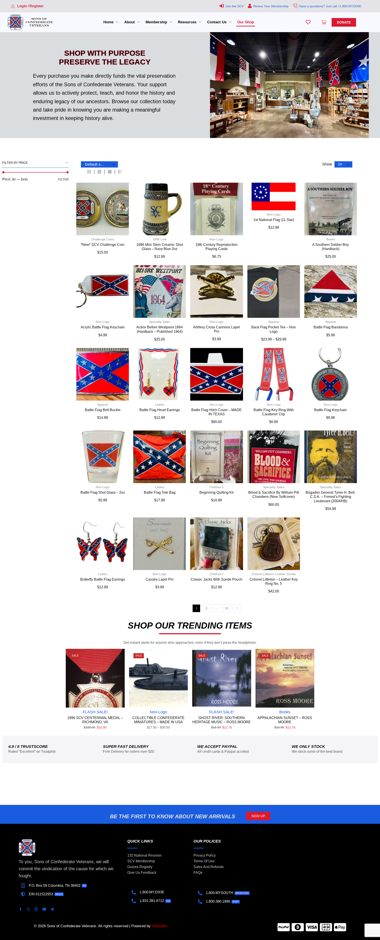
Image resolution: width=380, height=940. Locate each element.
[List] (120, 172)
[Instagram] (36, 909)
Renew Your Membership (271, 6)
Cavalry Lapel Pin (160, 579)
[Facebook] (20, 909)
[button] (27, 6)
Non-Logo (216, 239)
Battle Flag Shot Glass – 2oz (102, 492)
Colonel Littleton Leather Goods (274, 574)
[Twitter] (28, 909)
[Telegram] (52, 909)
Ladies (159, 404)
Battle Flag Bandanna (331, 327)
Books (330, 239)
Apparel (273, 322)
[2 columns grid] (89, 172)
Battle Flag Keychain (330, 410)
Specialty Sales (159, 322)
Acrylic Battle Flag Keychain (103, 327)
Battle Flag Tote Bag (159, 492)
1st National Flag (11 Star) (273, 220)
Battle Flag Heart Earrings (159, 410)
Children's (216, 487)
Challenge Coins (102, 239)
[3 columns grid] (99, 172)
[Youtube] (44, 909)
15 (226, 608)
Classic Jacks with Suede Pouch (216, 579)
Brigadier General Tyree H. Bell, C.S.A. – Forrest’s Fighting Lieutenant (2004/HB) (330, 497)
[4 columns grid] (110, 172)
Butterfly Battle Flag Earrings (102, 579)
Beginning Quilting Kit (216, 492)
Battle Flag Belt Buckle (103, 410)
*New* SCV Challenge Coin (102, 244)
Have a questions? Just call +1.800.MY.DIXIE (330, 6)
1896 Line (159, 239)
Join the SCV (234, 6)
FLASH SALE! (95, 712)
